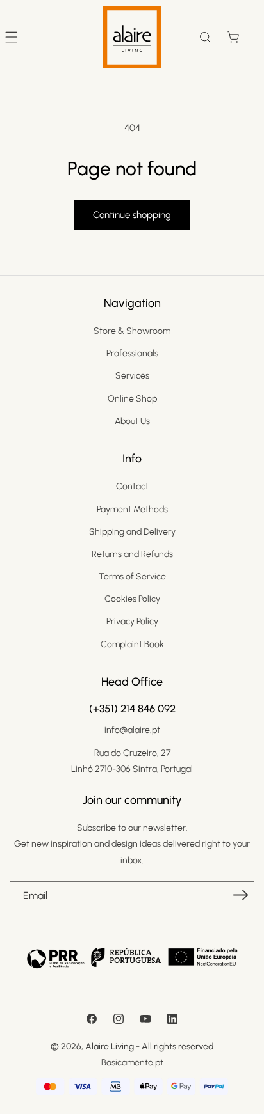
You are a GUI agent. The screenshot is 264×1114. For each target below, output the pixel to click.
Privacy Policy (132, 621)
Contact (132, 486)
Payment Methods (132, 509)
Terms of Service (132, 576)
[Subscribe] (240, 895)
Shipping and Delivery (132, 531)
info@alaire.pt (132, 730)
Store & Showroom (132, 331)
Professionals (132, 353)
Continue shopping (132, 215)
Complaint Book (132, 644)
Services (132, 375)
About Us (132, 421)
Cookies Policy (132, 598)
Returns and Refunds (132, 554)
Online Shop (132, 398)
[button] (205, 37)
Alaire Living (109, 1046)
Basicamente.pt (132, 1062)
